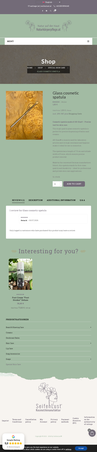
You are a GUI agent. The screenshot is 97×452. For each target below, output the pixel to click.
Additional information (61, 200)
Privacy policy (54, 420)
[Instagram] (46, 11)
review (64, 102)
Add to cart (74, 184)
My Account (43, 420)
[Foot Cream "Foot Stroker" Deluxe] (20, 274)
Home (30, 68)
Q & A (82, 200)
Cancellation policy (30, 420)
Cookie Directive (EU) (77, 420)
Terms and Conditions (17, 420)
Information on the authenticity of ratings (89, 420)
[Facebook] (43, 11)
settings (68, 449)
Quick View (20, 285)
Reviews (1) (18, 200)
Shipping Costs (75, 114)
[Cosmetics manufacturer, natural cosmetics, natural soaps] (48, 25)
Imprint (5, 421)
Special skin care (56, 68)
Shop (40, 68)
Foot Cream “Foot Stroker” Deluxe (20, 298)
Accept (81, 448)
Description (36, 200)
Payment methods (65, 420)
